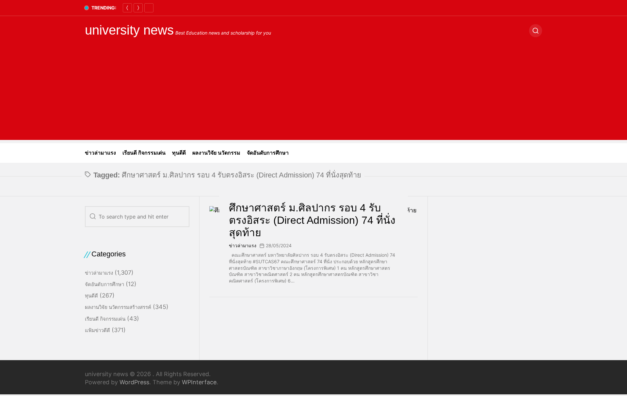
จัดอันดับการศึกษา (268, 153)
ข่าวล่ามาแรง (100, 153)
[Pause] (148, 7)
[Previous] (127, 7)
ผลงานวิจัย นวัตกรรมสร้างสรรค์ (118, 307)
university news (129, 30)
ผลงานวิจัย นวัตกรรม (216, 153)
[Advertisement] (313, 94)
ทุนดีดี (179, 153)
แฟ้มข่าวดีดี (97, 330)
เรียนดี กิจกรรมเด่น (144, 153)
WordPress (134, 382)
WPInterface (199, 382)
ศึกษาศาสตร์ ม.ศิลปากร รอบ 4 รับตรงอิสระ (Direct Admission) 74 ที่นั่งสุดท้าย (312, 220)
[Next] (138, 7)
